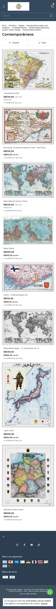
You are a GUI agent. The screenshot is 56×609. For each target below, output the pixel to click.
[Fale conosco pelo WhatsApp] (50, 592)
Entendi (44, 603)
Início (4, 25)
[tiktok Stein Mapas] (39, 545)
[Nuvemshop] (28, 594)
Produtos (13, 25)
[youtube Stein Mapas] (31, 545)
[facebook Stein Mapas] (24, 545)
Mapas (21, 25)
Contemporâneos (19, 28)
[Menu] (4, 6)
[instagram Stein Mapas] (17, 545)
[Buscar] (50, 15)
